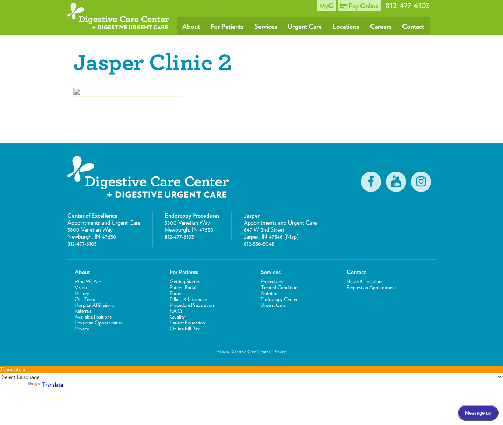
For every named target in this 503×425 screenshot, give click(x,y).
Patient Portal (183, 287)
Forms (176, 293)
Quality (177, 317)
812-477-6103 (82, 243)
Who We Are (88, 281)
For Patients (227, 26)
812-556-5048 (259, 243)
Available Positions (93, 317)
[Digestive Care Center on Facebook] (371, 181)
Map (291, 236)
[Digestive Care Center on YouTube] (396, 181)
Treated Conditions (280, 287)
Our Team (85, 299)
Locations (346, 26)
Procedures (272, 281)
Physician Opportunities (99, 323)
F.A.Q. (176, 311)
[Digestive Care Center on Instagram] (421, 181)
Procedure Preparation (192, 305)
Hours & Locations (365, 281)
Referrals (83, 311)
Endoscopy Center (279, 299)
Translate (52, 384)
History (82, 293)
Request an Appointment (371, 287)
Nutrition (270, 293)
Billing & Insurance (188, 299)
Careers (380, 26)
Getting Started (185, 281)
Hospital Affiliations (94, 305)
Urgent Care (305, 26)
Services (265, 26)
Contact (413, 26)
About (191, 26)
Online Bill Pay (185, 328)
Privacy (82, 328)
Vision (81, 287)
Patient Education (187, 323)
